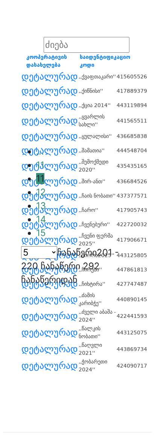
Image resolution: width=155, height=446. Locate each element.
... (40, 151)
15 (41, 232)
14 (41, 219)
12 (41, 192)
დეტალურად (49, 76)
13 (41, 205)
